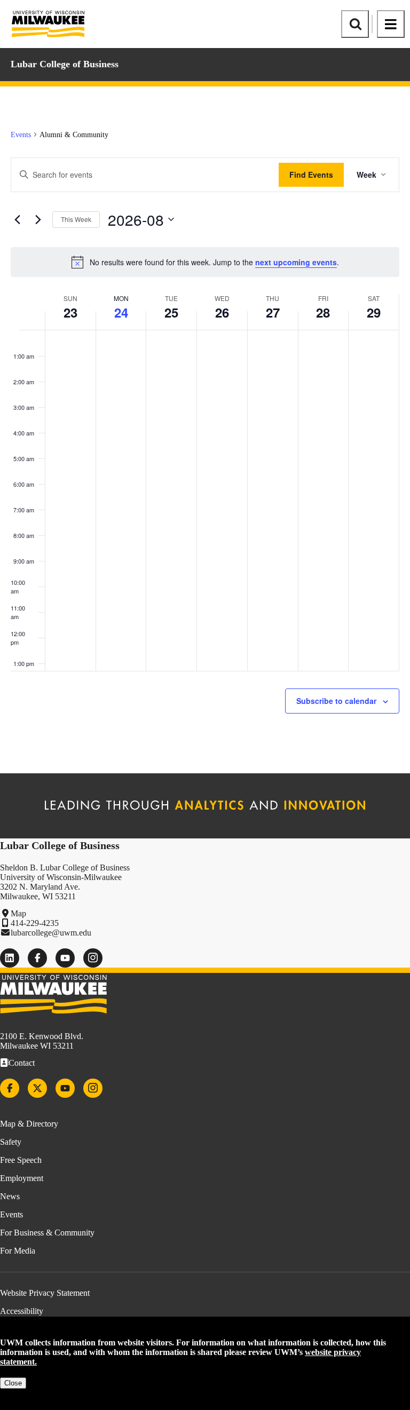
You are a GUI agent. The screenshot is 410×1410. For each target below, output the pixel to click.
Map (18, 913)
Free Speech (21, 1160)
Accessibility (21, 1311)
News (10, 1196)
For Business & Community (47, 1232)
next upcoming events (296, 262)
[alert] (205, 262)
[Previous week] (17, 219)
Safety (10, 1141)
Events (21, 135)
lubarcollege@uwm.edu (51, 932)
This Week (76, 219)
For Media (17, 1250)
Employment (21, 1178)
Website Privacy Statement (45, 1292)
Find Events (311, 174)
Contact (22, 1062)
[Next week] (37, 219)
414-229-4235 (35, 923)
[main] (205, 429)
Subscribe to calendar (336, 700)
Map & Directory (29, 1123)
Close (13, 1383)
